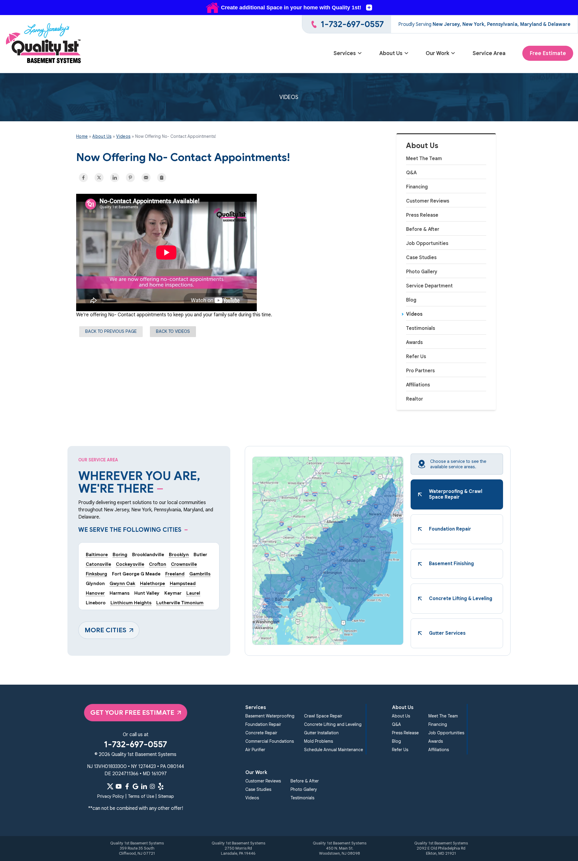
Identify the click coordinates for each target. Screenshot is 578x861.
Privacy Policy (110, 796)
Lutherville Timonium (180, 602)
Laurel (193, 593)
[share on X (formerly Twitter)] (99, 177)
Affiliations (418, 385)
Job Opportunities (427, 243)
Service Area (489, 53)
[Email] (146, 177)
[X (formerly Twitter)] (110, 786)
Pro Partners (420, 371)
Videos (414, 314)
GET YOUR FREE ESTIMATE (132, 712)
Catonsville (98, 564)
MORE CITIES (105, 630)
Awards (414, 342)
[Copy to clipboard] (161, 177)
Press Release (422, 215)
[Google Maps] (135, 786)
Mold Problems (318, 741)
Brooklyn (179, 554)
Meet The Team (424, 159)
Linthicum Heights (130, 602)
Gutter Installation (321, 733)
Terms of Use (141, 796)
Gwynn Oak (122, 583)
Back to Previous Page (111, 331)
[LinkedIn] (144, 786)
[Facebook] (127, 786)
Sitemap (166, 796)
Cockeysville (130, 564)
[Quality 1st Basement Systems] (44, 44)
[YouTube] (118, 786)
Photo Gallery (421, 272)
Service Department (429, 286)
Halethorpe (152, 583)
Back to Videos (173, 331)
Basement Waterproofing (269, 716)
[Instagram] (152, 786)
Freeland (175, 574)
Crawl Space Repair (323, 716)
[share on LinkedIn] (114, 177)
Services (345, 53)
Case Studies (421, 258)
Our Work (437, 53)
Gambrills (199, 574)
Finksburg (96, 574)
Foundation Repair (263, 724)
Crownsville (184, 564)
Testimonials (420, 328)
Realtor (414, 399)
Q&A (411, 173)
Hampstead (183, 583)
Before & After (422, 229)
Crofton (157, 564)
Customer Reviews (427, 201)
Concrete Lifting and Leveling (333, 724)
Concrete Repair (261, 733)
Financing (417, 187)
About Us (390, 53)
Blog (411, 300)
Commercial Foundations (269, 741)
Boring (120, 554)
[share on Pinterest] (130, 177)
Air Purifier (255, 749)
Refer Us (416, 357)
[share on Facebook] (83, 177)
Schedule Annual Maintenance (333, 749)
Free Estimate (548, 53)
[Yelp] (160, 786)
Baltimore (97, 554)
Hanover (95, 593)
